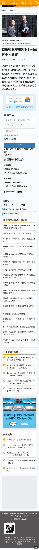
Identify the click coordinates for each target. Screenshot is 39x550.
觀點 (11, 10)
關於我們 (5, 514)
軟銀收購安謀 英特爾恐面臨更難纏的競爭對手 (19, 255)
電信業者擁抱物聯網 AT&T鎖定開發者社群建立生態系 (18, 299)
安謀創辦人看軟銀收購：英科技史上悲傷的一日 (19, 263)
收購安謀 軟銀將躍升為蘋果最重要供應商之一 (19, 239)
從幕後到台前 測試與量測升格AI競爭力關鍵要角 (20, 461)
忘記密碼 (7, 135)
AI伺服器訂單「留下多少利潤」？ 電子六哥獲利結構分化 (20, 358)
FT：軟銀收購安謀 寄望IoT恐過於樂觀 (19, 327)
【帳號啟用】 (9, 155)
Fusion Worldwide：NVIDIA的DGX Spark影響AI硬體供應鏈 (20, 446)
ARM (23, 205)
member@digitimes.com (13, 182)
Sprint (14, 205)
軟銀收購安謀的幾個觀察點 (14, 314)
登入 (19, 145)
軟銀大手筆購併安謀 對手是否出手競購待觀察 (19, 283)
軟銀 (5, 205)
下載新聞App (9, 522)
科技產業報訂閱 (22, 514)
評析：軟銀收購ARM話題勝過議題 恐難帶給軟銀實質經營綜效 (19, 226)
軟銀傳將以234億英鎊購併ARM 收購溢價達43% (19, 341)
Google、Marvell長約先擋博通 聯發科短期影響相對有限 (20, 382)
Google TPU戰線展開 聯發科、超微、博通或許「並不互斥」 (20, 366)
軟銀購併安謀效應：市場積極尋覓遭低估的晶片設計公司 (19, 276)
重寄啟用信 (14, 135)
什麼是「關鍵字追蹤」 (12, 214)
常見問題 (18, 516)
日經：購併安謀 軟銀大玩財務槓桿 (17, 270)
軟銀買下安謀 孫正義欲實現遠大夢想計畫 (19, 307)
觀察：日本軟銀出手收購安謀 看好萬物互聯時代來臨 (19, 333)
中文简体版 (16, 519)
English (24, 519)
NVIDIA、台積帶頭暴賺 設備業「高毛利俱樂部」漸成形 (21, 374)
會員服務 (13, 514)
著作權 (31, 514)
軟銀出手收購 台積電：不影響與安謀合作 (19, 247)
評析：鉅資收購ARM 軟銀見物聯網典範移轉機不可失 (19, 291)
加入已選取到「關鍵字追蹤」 (15, 209)
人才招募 (25, 516)
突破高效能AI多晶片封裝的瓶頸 (18, 439)
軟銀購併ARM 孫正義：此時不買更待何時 (19, 320)
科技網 (4, 10)
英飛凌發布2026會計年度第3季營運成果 (20, 469)
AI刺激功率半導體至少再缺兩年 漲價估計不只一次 (20, 389)
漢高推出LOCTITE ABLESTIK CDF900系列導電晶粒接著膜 (18, 454)
